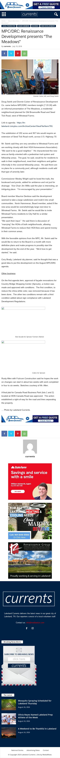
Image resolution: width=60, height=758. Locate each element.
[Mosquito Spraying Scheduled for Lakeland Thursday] (8, 704)
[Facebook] (4, 53)
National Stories (17, 750)
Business (35, 26)
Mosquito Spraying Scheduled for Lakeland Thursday (34, 702)
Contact (46, 750)
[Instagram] (33, 628)
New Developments (48, 26)
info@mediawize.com (35, 623)
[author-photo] (30, 447)
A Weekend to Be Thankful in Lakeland (37, 728)
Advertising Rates (33, 750)
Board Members (13, 21)
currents (7, 46)
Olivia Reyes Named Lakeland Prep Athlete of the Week (35, 716)
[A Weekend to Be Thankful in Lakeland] (8, 732)
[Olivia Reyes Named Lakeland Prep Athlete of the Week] (8, 718)
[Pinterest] (18, 53)
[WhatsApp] (24, 53)
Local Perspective (8, 26)
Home (3, 21)
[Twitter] (11, 53)
